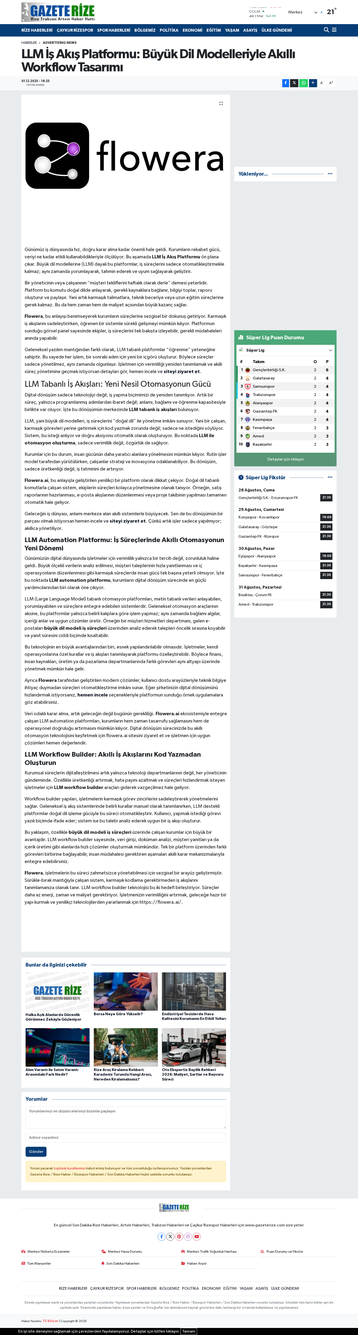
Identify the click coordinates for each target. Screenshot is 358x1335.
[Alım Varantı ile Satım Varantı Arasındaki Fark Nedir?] (58, 1047)
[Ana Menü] (333, 30)
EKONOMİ (192, 30)
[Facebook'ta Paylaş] (285, 83)
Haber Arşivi (197, 1263)
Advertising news (60, 43)
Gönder (36, 1152)
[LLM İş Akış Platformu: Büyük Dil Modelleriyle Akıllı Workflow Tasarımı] (125, 155)
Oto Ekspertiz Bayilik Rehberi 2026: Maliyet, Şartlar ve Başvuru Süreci (192, 1074)
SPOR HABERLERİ (113, 30)
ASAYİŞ (250, 30)
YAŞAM (232, 30)
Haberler (29, 43)
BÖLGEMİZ (145, 30)
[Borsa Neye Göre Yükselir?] (126, 991)
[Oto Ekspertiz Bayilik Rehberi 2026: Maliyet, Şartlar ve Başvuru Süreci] (194, 1047)
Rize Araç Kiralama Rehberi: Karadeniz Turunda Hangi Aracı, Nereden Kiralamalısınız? (123, 1074)
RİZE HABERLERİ (37, 30)
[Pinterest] (179, 1237)
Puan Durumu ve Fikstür (285, 1251)
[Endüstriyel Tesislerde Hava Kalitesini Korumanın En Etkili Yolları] (194, 991)
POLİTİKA (169, 30)
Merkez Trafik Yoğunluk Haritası (212, 1251)
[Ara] (327, 30)
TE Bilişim (50, 1321)
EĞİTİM (214, 30)
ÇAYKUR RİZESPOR (75, 30)
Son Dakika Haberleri (122, 1263)
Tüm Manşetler (39, 1263)
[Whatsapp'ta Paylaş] (303, 83)
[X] (170, 1237)
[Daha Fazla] (313, 83)
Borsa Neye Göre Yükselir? (118, 1014)
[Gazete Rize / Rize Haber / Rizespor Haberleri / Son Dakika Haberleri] (70, 12)
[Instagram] (188, 1237)
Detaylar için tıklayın (285, 459)
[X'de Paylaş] (294, 83)
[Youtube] (197, 1237)
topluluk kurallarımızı (70, 1168)
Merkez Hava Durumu (125, 1251)
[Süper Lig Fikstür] (330, 478)
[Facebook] (162, 1237)
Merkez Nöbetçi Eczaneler (49, 1251)
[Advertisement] (285, 128)
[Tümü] (330, 174)
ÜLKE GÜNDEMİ (277, 30)
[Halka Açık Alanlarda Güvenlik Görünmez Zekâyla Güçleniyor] (58, 992)
